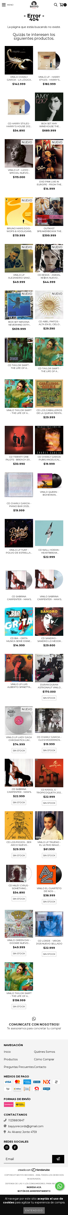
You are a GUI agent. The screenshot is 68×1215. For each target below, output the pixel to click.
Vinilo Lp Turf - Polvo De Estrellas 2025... (19, 551)
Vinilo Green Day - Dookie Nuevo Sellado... (19, 941)
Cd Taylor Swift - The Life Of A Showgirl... (19, 366)
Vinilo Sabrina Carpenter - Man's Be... (49, 598)
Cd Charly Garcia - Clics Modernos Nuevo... (49, 738)
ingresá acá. (34, 1187)
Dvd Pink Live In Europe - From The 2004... (49, 183)
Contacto (40, 1067)
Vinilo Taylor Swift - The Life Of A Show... (19, 994)
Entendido (34, 1210)
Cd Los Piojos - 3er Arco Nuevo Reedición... (18, 843)
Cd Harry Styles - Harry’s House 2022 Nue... (19, 125)
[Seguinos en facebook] (15, 1147)
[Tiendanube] (34, 1171)
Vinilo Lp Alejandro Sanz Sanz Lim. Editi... (19, 276)
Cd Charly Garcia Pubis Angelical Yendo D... (49, 458)
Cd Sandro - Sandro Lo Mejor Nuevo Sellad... (49, 639)
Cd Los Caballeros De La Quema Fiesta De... (49, 411)
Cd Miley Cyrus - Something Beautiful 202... (18, 887)
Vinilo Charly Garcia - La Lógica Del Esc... (19, 78)
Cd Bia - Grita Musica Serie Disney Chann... (19, 639)
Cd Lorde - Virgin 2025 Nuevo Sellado (49, 942)
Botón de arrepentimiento (34, 1191)
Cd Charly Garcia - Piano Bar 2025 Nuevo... (19, 505)
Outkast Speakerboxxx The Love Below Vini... (49, 230)
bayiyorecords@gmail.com (25, 1126)
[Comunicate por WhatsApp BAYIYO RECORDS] (59, 1186)
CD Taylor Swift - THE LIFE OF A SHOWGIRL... (49, 370)
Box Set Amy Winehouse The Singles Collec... (49, 125)
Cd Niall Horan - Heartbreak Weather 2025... (49, 551)
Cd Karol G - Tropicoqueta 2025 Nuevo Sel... (49, 791)
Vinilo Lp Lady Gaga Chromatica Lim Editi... (19, 738)
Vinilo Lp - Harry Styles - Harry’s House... (49, 78)
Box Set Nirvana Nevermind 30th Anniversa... (18, 323)
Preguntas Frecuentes (19, 1067)
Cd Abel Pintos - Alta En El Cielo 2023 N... (49, 323)
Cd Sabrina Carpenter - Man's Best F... (19, 790)
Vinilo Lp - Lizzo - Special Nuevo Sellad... (19, 171)
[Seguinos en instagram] (6, 1147)
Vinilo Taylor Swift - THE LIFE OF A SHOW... (19, 411)
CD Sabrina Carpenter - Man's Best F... (19, 598)
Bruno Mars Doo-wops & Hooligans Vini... (19, 230)
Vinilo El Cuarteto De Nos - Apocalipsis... (49, 890)
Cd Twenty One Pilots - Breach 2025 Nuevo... (19, 458)
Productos (11, 1059)
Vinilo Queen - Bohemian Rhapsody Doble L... (49, 493)
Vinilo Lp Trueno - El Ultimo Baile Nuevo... (49, 843)
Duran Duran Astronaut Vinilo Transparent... (49, 686)
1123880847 (16, 1120)
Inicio (7, 1051)
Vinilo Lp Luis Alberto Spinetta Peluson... (18, 685)
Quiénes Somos (44, 1051)
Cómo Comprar (44, 1059)
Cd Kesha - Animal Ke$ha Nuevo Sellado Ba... (49, 276)
